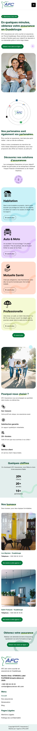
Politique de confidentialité (11, 718)
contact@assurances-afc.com (12, 686)
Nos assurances (7, 699)
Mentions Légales (7, 715)
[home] (7, 4)
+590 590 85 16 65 (16, 613)
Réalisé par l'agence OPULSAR (18, 729)
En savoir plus (9, 217)
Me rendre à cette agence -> (12, 563)
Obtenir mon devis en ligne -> (12, 46)
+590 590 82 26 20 (16, 556)
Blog (3, 705)
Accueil (4, 696)
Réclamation (5, 702)
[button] (33, 5)
